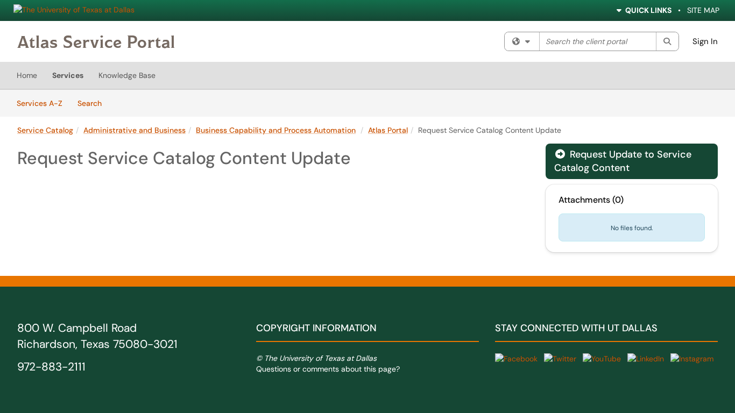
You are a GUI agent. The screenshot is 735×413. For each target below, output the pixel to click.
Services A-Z (39, 103)
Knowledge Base (127, 75)
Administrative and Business (134, 130)
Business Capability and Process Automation (276, 130)
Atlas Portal (388, 130)
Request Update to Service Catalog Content (622, 161)
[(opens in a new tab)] (96, 41)
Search (93, 103)
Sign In (705, 41)
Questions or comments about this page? (328, 369)
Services (67, 75)
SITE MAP (703, 10)
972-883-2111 (51, 366)
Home (27, 75)
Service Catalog (45, 130)
